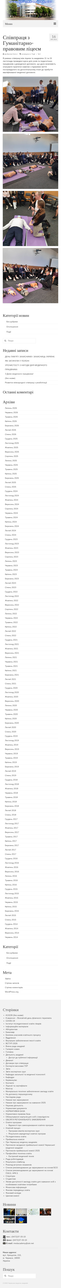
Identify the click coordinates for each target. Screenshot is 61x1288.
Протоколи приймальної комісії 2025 (23, 1150)
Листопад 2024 (12, 495)
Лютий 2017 (10, 850)
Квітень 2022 (11, 627)
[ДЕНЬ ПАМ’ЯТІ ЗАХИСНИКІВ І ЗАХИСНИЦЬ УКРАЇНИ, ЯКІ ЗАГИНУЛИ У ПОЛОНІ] (9, 1211)
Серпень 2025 (11, 456)
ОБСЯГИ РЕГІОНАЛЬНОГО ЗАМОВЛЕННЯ (25, 1119)
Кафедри (10, 1077)
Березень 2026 (12, 425)
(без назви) (10, 378)
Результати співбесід (15, 1162)
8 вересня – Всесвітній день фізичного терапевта (28, 1018)
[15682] (45, 1211)
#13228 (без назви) (14, 1015)
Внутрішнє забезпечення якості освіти (23, 1040)
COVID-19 (10, 1021)
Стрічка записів (12, 983)
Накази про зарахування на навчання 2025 (26, 1103)
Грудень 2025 (11, 439)
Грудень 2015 (11, 889)
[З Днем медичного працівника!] (33, 1211)
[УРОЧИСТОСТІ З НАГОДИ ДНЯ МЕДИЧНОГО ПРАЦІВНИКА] (21, 1211)
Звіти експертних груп (16, 1071)
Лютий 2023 (10, 583)
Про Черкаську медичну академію (21, 1142)
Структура (10, 1176)
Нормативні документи (16, 1108)
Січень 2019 (10, 775)
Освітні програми (14, 1122)
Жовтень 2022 (11, 600)
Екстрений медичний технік (21, 1156)
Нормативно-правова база (18, 1114)
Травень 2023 (11, 570)
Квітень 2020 (11, 718)
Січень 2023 (10, 587)
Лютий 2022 (10, 631)
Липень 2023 (11, 561)
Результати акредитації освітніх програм (27, 1134)
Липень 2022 (11, 613)
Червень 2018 (11, 793)
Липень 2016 (11, 876)
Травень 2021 (11, 666)
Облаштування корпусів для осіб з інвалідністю (27, 1117)
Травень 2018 (11, 797)
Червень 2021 (11, 662)
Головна (9, 1052)
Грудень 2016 (11, 858)
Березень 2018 (12, 806)
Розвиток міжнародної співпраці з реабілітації (26, 382)
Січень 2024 (10, 535)
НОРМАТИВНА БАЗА (15, 1111)
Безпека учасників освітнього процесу (23, 1035)
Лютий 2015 (10, 915)
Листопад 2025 (12, 443)
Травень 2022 (11, 622)
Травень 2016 (11, 880)
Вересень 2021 (12, 653)
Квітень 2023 (11, 574)
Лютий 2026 (10, 430)
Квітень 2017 (11, 841)
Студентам (11, 1179)
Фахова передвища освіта (18, 1190)
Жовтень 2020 (11, 697)
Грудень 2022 (11, 592)
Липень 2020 (11, 705)
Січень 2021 (10, 683)
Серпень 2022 (11, 609)
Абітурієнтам (11, 1029)
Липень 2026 (11, 408)
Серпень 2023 (11, 557)
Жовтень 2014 (11, 928)
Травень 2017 (11, 836)
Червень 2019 (11, 753)
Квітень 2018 (11, 802)
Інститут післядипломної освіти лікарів (23, 1024)
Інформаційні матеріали (17, 1026)
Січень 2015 (10, 920)
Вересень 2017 (12, 832)
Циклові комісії (12, 1196)
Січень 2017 (10, 854)
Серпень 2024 (11, 509)
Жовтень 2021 (11, 648)
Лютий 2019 (10, 771)
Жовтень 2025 (11, 447)
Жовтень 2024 (11, 500)
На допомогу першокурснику (19, 1094)
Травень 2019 (11, 758)
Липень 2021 (11, 657)
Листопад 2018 (12, 784)
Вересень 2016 (12, 871)
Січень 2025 (10, 487)
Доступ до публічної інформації (23, 1057)
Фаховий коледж (13, 1193)
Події (33, 54)
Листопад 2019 (12, 740)
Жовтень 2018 (11, 788)
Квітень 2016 (11, 885)
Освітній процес (13, 1128)
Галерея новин (13, 1049)
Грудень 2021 (11, 640)
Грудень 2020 (11, 688)
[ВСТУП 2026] (21, 1219)
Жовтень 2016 (11, 867)
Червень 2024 (11, 513)
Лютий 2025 (10, 482)
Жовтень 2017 (11, 828)
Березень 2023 (12, 578)
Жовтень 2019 (11, 745)
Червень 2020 (11, 710)
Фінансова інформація (16, 1187)
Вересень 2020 (12, 701)
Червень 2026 (11, 412)
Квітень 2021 (11, 670)
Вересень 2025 (12, 452)
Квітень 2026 (11, 421)
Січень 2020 (10, 732)
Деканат (9, 1060)
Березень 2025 (12, 478)
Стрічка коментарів (14, 987)
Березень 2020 (12, 723)
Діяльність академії (14, 1055)
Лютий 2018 (10, 810)
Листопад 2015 (12, 893)
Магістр (9, 1088)
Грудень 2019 (11, 736)
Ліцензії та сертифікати (16, 1086)
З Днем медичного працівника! (19, 374)
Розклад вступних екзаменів (18, 1165)
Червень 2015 (11, 902)
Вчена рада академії (15, 1046)
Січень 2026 (10, 434)
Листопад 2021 (12, 644)
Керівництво (11, 1080)
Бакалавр (10, 1032)
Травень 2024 (11, 517)
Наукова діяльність (14, 1105)
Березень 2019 (12, 767)
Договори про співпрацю (17, 1063)
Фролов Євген (12, 54)
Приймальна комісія (15, 1139)
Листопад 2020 (12, 692)
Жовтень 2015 (11, 898)
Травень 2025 (11, 469)
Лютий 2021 (10, 679)
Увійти (8, 979)
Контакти (10, 1083)
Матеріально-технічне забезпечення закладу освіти (29, 1091)
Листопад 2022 (12, 596)
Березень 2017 (12, 845)
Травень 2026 (11, 417)
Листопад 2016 (12, 863)
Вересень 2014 (12, 933)
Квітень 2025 (11, 474)
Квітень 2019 (11, 762)
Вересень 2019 (12, 749)
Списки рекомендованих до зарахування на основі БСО (32, 1167)
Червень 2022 (11, 618)
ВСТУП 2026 (11, 1043)
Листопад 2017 (12, 823)
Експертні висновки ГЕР (17, 1066)
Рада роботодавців (14, 1159)
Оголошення (12, 327)
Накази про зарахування (17, 1100)
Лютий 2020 (10, 727)
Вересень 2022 (12, 605)
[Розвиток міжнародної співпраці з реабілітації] (9, 1219)
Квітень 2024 (11, 522)
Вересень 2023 (12, 552)
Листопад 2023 (12, 544)
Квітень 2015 (11, 906)
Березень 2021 (12, 675)
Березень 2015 (12, 911)
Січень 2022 (10, 635)
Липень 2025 (11, 460)
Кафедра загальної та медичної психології (25, 1074)
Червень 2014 (11, 937)
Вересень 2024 (12, 504)
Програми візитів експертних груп (24, 1131)
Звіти (8, 1069)
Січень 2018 (10, 815)
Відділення (11, 1038)
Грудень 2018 (11, 780)
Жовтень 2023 (11, 548)
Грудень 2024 (11, 491)
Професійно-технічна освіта (19, 1153)
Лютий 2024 (10, 530)
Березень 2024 (12, 526)
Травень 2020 (11, 714)
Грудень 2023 (11, 539)
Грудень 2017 (11, 819)
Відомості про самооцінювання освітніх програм (31, 1125)
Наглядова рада (13, 1097)
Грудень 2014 (11, 924)
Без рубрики (12, 321)
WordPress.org (11, 992)
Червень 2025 (11, 465)
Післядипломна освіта (16, 1136)
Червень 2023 (11, 565)
